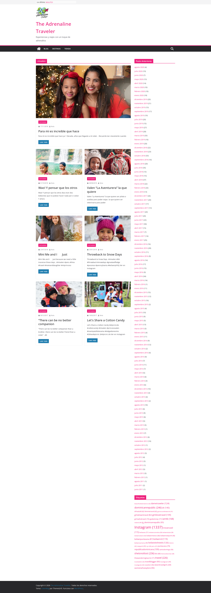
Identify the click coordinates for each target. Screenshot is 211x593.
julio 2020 (138, 71)
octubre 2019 (139, 107)
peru (154, 546)
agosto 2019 (139, 115)
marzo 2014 (139, 377)
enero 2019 (139, 143)
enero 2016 (139, 288)
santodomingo (166, 550)
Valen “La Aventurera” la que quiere (107, 189)
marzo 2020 (139, 87)
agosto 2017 (139, 212)
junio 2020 (138, 75)
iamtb (168, 518)
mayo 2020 (138, 79)
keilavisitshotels (158, 542)
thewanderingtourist (144, 558)
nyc (148, 546)
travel (161, 557)
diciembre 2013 (140, 389)
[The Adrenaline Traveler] (39, 49)
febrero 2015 (139, 332)
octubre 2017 (139, 204)
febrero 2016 (139, 284)
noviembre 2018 (141, 151)
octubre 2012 (139, 445)
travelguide (139, 565)
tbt (158, 553)
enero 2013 (139, 433)
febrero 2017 (139, 236)
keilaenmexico (153, 536)
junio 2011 (138, 489)
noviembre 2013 (141, 393)
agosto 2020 (139, 67)
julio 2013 (138, 409)
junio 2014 (138, 365)
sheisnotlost (144, 553)
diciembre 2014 (140, 340)
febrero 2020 (139, 91)
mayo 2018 (138, 176)
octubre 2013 (139, 397)
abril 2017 (138, 228)
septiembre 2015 (141, 304)
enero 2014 (139, 385)
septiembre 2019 (141, 111)
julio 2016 (138, 264)
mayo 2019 (138, 127)
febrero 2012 (139, 477)
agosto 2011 (139, 481)
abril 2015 (138, 324)
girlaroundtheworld (165, 511)
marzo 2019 (139, 135)
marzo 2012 (139, 473)
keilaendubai (168, 532)
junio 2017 (138, 220)
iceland (138, 522)
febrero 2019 (139, 139)
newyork (141, 546)
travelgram (165, 562)
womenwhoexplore (144, 568)
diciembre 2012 (140, 437)
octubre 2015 (139, 300)
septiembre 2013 (141, 401)
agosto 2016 (139, 260)
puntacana (164, 546)
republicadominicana (146, 549)
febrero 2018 (139, 188)
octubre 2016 (139, 252)
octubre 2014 (139, 348)
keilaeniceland (140, 536)
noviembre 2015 (141, 296)
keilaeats (144, 532)
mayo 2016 (138, 272)
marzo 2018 (139, 184)
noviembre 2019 (141, 103)
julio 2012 (138, 457)
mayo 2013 (138, 417)
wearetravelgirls (162, 565)
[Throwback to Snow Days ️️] (108, 228)
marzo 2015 (139, 328)
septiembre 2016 (141, 256)
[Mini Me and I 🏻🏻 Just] (59, 228)
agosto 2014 (139, 357)
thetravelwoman (167, 554)
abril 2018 (138, 180)
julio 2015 (138, 312)
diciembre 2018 (140, 147)
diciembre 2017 (140, 196)
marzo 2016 (139, 280)
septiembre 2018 (141, 160)
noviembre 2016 (141, 248)
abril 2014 (138, 373)
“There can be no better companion (54, 322)
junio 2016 (138, 268)
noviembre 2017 (141, 200)
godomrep (156, 519)
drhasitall (139, 511)
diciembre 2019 (140, 99)
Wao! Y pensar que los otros (57, 188)
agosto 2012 (139, 453)
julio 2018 (138, 168)
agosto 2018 (139, 164)
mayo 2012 (138, 465)
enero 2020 (139, 95)
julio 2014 (138, 361)
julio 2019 (138, 119)
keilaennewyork (167, 536)
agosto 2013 (139, 405)
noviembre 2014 (141, 344)
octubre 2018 (139, 155)
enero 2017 (139, 240)
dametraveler (160, 503)
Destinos (56, 49)
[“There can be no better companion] (59, 294)
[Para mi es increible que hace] (83, 91)
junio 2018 (138, 172)
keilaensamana (141, 543)
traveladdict (139, 562)
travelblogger (152, 561)
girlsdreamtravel (143, 515)
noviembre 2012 (141, 441)
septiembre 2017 (141, 208)
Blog (46, 49)
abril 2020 (138, 83)
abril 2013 (138, 421)
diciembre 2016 (140, 244)
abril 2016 (138, 276)
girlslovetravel (161, 514)
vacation (149, 565)
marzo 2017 (139, 232)
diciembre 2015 (140, 292)
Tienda (67, 49)
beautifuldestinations (142, 504)
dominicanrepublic (148, 507)
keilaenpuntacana (143, 539)
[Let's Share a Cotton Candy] (108, 294)
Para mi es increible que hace (58, 131)
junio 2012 (138, 461)
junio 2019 (138, 123)
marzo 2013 (139, 425)
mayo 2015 (138, 320)
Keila (52, 126)
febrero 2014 (139, 381)
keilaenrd (160, 539)
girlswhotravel (141, 519)
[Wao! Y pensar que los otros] (59, 162)
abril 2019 (138, 131)
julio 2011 (138, 485)
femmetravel (151, 511)
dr (166, 507)
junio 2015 (138, 316)
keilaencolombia (155, 532)
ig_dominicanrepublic (153, 522)
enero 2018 (139, 192)
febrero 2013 (139, 429)
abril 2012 (138, 469)
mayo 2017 (138, 224)
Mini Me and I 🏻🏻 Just (52, 254)
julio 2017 (138, 216)
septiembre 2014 (141, 353)
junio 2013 (138, 413)
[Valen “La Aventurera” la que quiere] (108, 162)
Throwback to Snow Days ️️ (105, 254)
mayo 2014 (138, 369)
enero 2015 (139, 336)
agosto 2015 (139, 308)
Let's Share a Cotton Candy (106, 320)
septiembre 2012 (141, 449)
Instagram (42, 122)
